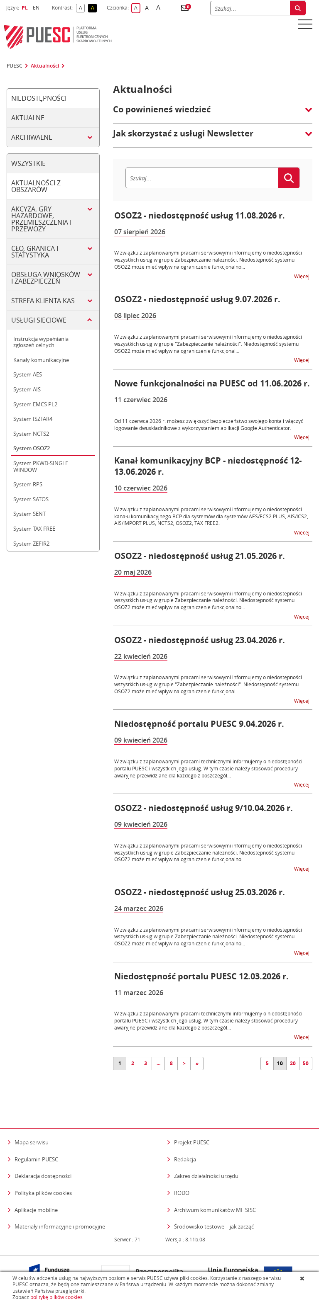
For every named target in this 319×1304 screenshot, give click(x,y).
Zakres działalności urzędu (206, 1176)
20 (293, 1063)
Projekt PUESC (191, 1142)
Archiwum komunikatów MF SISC (215, 1210)
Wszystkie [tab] (28, 163)
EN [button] (37, 8)
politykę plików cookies (56, 1297)
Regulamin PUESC (36, 1159)
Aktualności (45, 66)
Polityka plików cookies (43, 1193)
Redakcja (185, 1159)
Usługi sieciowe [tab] (38, 320)
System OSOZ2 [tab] (31, 448)
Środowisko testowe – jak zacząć (214, 1226)
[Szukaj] (298, 8)
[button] (185, 8)
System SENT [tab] (29, 513)
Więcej (302, 275)
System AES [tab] (27, 374)
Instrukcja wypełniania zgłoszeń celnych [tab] (41, 342)
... (158, 1063)
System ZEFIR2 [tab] (31, 543)
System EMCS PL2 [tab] (35, 404)
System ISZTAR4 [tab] (32, 419)
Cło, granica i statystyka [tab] (34, 252)
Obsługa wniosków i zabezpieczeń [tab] (45, 278)
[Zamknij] (303, 1278)
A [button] (82, 8)
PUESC (14, 66)
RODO (181, 1193)
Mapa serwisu (32, 1142)
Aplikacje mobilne (36, 1210)
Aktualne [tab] (27, 117)
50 (306, 1063)
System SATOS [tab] (31, 499)
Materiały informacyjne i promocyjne (60, 1226)
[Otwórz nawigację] (305, 23)
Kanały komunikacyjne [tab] (41, 360)
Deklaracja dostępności (43, 1176)
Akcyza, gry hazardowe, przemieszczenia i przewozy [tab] (41, 218)
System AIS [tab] (27, 389)
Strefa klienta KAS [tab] (43, 300)
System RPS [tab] (27, 484)
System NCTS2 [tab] (31, 433)
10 (280, 1063)
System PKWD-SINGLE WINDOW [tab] (40, 466)
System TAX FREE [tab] (34, 528)
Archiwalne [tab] (31, 137)
